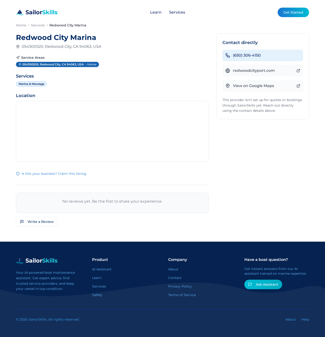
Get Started (293, 12)
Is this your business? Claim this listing (54, 173)
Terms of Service (182, 295)
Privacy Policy (180, 286)
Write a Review (41, 222)
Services (177, 12)
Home (21, 25)
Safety (97, 295)
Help (305, 319)
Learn (156, 12)
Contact (175, 278)
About (173, 269)
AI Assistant (102, 269)
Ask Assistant (267, 284)
